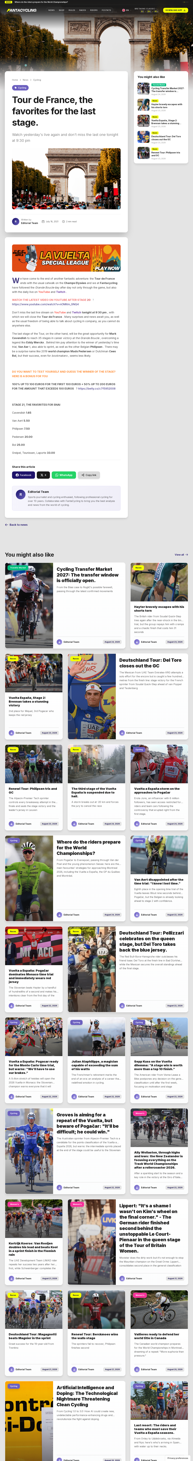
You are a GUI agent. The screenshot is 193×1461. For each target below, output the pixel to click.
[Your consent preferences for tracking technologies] (178, 1458)
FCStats (106, 10)
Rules (72, 10)
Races (82, 10)
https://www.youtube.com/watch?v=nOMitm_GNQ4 (45, 304)
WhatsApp (66, 475)
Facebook (25, 475)
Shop (61, 10)
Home (15, 80)
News (51, 10)
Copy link (91, 475)
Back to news (19, 524)
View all (179, 554)
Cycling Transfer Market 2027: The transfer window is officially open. (46, 2)
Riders (94, 10)
